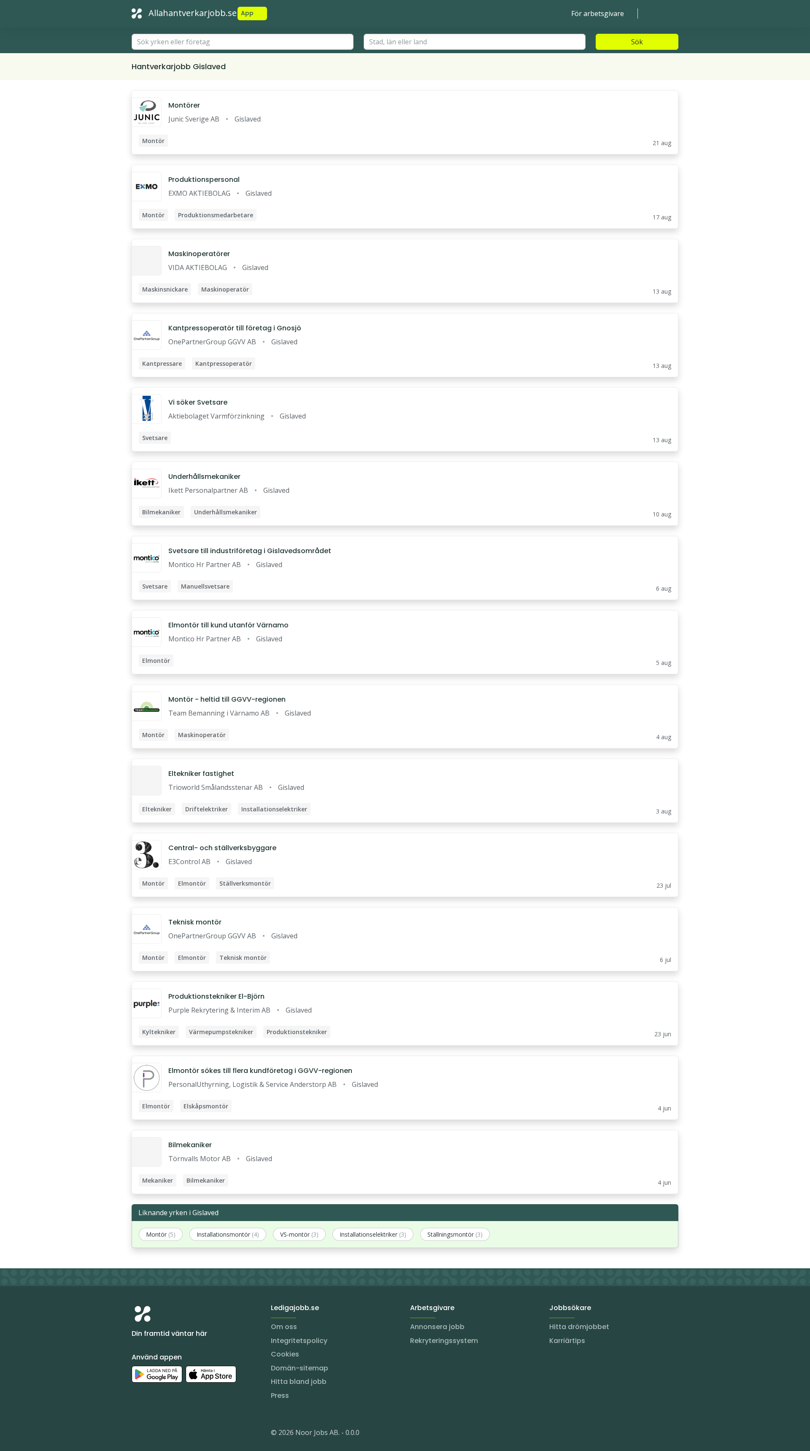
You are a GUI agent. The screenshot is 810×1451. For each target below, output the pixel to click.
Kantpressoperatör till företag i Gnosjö (234, 328)
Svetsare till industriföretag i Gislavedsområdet (249, 551)
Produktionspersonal (204, 179)
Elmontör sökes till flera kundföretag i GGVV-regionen (260, 1070)
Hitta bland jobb (299, 1381)
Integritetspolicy (299, 1341)
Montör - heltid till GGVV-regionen (227, 699)
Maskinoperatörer (199, 254)
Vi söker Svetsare (197, 402)
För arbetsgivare (597, 13)
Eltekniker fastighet (201, 773)
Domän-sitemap (299, 1368)
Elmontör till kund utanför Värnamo (228, 625)
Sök (637, 41)
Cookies (285, 1354)
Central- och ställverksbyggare (222, 848)
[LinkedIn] (155, 1434)
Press (280, 1395)
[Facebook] (172, 1434)
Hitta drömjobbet (579, 1327)
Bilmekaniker (190, 1145)
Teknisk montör (194, 922)
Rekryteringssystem (444, 1341)
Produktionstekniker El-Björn (216, 996)
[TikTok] (189, 1434)
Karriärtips (567, 1341)
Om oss (284, 1327)
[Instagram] (138, 1434)
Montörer (184, 105)
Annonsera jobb (437, 1327)
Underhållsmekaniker (204, 476)
